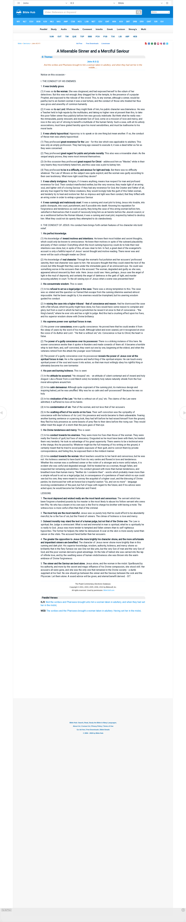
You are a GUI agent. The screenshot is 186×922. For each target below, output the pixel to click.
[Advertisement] (93, 683)
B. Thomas (47, 57)
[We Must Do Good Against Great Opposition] (3, 419)
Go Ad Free (6, 910)
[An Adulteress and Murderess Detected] (182, 419)
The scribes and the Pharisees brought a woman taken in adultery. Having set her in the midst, (93, 610)
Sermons (26, 43)
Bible (20, 43)
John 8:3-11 (93, 61)
